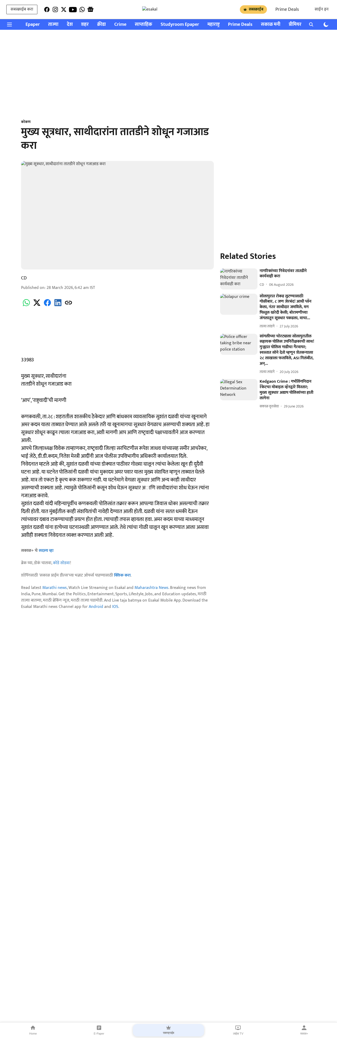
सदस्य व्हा (46, 550)
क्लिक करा (122, 575)
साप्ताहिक (143, 24)
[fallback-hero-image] (238, 278)
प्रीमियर (295, 24)
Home (33, 1033)
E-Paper (99, 1033)
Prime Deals (287, 9)
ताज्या (53, 24)
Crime (120, 24)
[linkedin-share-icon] (58, 305)
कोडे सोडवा (61, 563)
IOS (115, 606)
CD (24, 278)
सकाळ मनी (270, 24)
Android (96, 606)
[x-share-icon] (37, 305)
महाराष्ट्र (213, 24)
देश (70, 24)
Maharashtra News (151, 587)
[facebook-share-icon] (47, 305)
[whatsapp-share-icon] (26, 305)
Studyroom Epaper (180, 24)
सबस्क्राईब (256, 9)
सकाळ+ (304, 1033)
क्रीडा (101, 24)
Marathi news (54, 587)
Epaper (33, 24)
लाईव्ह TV (238, 1033)
